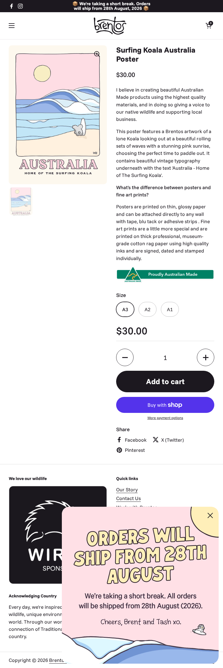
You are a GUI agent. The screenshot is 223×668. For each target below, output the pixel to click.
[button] (208, 25)
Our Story (127, 489)
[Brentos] (110, 26)
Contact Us (128, 498)
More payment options (165, 418)
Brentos (58, 660)
